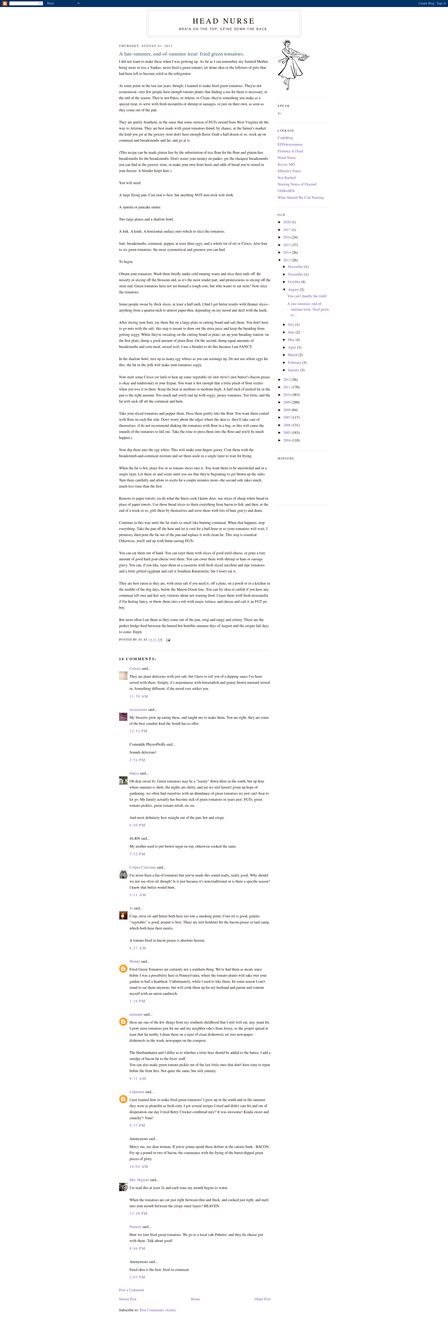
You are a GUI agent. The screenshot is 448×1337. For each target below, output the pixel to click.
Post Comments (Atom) (158, 1309)
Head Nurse (224, 21)
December (296, 266)
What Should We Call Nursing (301, 197)
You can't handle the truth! (307, 295)
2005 (287, 432)
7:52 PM (137, 853)
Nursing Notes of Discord (297, 184)
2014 (287, 252)
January (294, 369)
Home (195, 1299)
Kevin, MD (286, 164)
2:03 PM (137, 1277)
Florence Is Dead (290, 151)
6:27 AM (138, 948)
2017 (287, 229)
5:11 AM (138, 894)
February (295, 362)
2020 (287, 222)
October (294, 281)
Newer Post (127, 1299)
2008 (287, 409)
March (293, 354)
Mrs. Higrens (139, 1179)
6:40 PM (137, 825)
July (291, 324)
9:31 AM (138, 1078)
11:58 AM (139, 696)
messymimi (138, 709)
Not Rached (287, 177)
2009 (287, 402)
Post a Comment (131, 1289)
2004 (287, 440)
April (292, 347)
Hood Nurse (287, 157)
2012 (287, 379)
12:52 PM (138, 730)
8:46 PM (137, 1248)
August (294, 289)
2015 (287, 244)
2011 (287, 387)
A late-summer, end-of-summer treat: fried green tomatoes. (182, 53)
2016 (287, 237)
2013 (287, 260)
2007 (287, 417)
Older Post (263, 1299)
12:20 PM (138, 1213)
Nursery (135, 1226)
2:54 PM (137, 759)
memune (136, 1014)
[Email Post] (167, 640)
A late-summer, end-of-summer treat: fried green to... (308, 309)
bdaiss (134, 773)
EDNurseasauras (290, 144)
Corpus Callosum (143, 867)
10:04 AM (139, 1166)
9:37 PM (137, 1125)
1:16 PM (137, 1001)
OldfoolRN (286, 190)
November (296, 274)
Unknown (137, 1091)
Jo (131, 908)
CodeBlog (285, 137)
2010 (287, 394)
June (292, 332)
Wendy (135, 961)
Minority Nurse (289, 170)
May (292, 339)
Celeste (135, 668)
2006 (287, 425)
